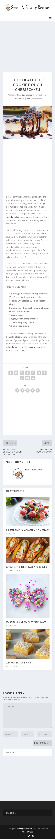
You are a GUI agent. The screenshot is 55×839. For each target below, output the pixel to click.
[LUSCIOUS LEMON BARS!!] (28, 644)
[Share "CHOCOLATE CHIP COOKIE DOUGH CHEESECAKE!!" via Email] (27, 378)
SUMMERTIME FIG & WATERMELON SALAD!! (28, 530)
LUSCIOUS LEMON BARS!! (18, 662)
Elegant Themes (27, 828)
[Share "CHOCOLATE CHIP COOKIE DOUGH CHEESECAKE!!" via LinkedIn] (39, 372)
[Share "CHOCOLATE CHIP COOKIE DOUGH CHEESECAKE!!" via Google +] (22, 372)
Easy (15, 98)
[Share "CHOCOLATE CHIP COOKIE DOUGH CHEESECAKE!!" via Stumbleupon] (22, 378)
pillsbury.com (21, 337)
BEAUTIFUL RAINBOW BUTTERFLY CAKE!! (26, 622)
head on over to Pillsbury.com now (24, 347)
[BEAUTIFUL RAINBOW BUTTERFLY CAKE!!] (28, 596)
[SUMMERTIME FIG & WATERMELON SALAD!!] (28, 511)
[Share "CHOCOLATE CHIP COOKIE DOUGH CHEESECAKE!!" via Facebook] (10, 372)
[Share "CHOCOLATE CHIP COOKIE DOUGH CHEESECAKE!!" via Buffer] (44, 372)
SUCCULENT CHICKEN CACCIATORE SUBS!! (27, 567)
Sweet (21, 98)
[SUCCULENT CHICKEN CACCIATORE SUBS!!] (28, 550)
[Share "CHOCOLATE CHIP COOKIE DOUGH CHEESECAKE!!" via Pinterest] (33, 372)
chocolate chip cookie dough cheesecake (24, 217)
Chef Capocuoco (24, 95)
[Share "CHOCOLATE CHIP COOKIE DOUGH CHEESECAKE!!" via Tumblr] (27, 372)
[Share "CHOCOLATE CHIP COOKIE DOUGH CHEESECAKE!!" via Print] (33, 378)
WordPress (27, 832)
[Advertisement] (27, 46)
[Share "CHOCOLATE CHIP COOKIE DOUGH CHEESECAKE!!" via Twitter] (16, 372)
